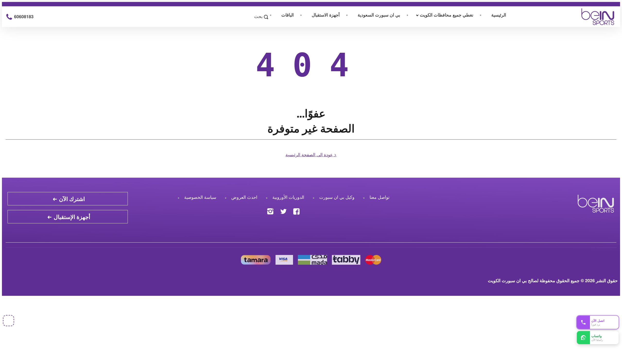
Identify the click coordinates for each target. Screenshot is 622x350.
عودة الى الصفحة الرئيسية (311, 154)
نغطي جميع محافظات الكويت (446, 15)
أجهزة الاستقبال (326, 15)
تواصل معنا (379, 197)
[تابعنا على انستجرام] (270, 210)
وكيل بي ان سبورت (336, 197)
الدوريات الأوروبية (288, 197)
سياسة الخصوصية (200, 197)
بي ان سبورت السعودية (379, 15)
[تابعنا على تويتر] (283, 210)
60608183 (23, 16)
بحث (259, 16)
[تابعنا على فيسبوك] (296, 210)
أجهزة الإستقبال (71, 217)
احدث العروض (244, 197)
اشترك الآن (71, 199)
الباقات (287, 15)
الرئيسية (498, 15)
